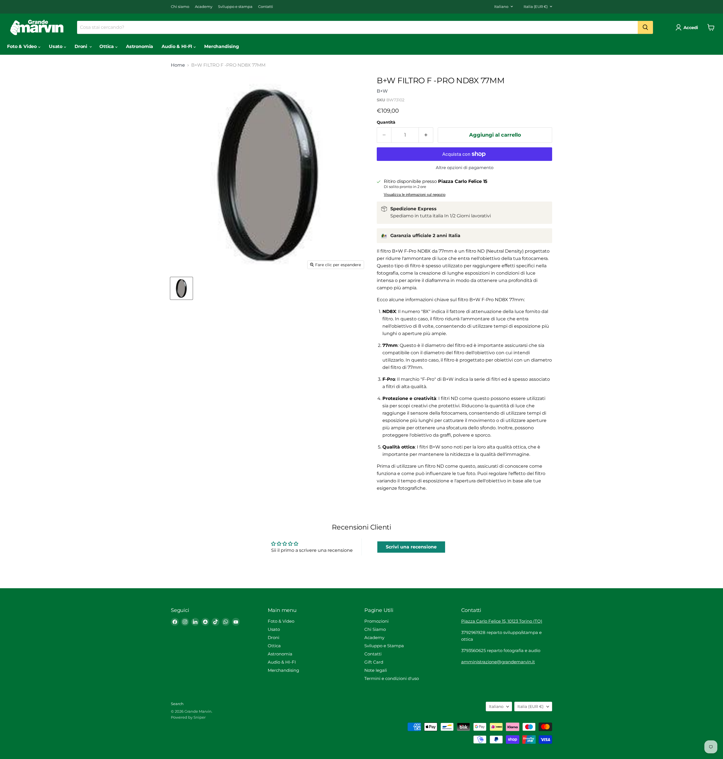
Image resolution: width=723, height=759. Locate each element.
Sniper (199, 717)
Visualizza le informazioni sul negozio (414, 195)
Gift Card (373, 662)
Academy (203, 7)
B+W (382, 91)
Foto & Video (22, 46)
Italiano (501, 6)
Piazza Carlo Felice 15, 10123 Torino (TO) (501, 621)
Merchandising (221, 46)
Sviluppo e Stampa (384, 645)
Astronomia (139, 46)
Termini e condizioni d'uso (391, 678)
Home (178, 65)
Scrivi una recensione (411, 547)
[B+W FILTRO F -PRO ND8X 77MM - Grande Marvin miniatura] (181, 288)
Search (177, 703)
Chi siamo (180, 7)
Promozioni (376, 621)
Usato (56, 46)
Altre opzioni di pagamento (464, 167)
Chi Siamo (375, 629)
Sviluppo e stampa (235, 7)
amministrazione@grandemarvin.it (498, 661)
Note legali (375, 670)
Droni (82, 46)
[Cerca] (645, 27)
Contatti (265, 7)
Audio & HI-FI (177, 46)
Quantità (386, 122)
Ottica (107, 46)
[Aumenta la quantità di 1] (426, 135)
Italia (536, 6)
